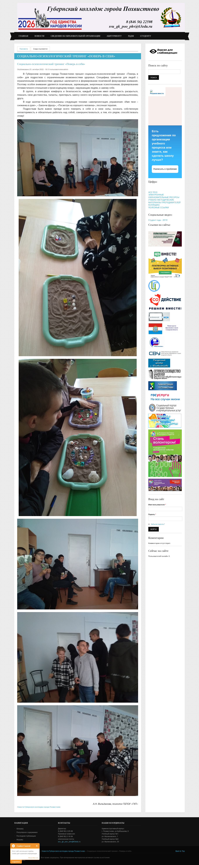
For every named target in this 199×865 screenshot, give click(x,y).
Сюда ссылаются (40, 48)
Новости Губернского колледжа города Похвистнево (38, 807)
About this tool (33, 858)
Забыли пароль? (158, 524)
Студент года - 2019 (157, 219)
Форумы (19, 839)
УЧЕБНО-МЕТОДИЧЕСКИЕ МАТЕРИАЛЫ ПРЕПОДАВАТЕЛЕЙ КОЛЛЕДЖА (164, 202)
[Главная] (101, 17)
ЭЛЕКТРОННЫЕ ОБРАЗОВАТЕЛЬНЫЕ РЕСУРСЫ (163, 196)
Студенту (145, 36)
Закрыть (37, 846)
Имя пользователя (157, 504)
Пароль (152, 514)
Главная (23, 36)
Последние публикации (26, 836)
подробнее (16, 861)
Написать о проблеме (165, 169)
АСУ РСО (152, 192)
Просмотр (25, 48)
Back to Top (180, 851)
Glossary (19, 828)
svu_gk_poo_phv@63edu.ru (69, 841)
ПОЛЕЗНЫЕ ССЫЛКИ (158, 207)
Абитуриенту (114, 36)
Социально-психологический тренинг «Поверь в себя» (51, 64)
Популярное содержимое (27, 832)
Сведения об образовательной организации (75, 36)
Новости (39, 36)
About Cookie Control (13, 845)
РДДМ (131, 36)
